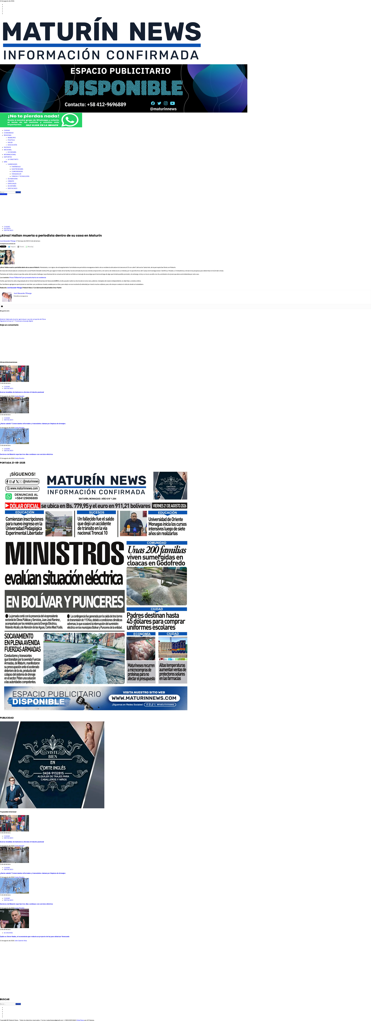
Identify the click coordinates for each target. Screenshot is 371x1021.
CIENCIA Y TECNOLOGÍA (20, 176)
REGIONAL (7, 135)
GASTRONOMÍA (17, 169)
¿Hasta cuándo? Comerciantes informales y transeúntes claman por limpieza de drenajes (33, 424)
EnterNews (80, 1020)
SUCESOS (7, 147)
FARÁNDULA (16, 167)
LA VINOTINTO (13, 159)
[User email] (2, 306)
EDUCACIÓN (12, 145)
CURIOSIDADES (17, 171)
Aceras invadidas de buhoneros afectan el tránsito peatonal (22, 392)
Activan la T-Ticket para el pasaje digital (16, 321)
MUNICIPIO (12, 138)
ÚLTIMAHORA (13, 179)
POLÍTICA (11, 140)
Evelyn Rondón (19, 396)
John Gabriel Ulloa (21, 940)
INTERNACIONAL (10, 154)
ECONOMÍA (12, 152)
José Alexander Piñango (8, 241)
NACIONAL (8, 150)
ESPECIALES (12, 183)
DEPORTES (8, 157)
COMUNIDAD (9, 133)
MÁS (5, 162)
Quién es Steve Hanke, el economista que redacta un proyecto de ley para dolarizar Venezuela (34, 936)
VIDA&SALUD (16, 174)
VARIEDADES (12, 164)
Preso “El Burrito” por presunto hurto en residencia (28, 277)
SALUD (10, 142)
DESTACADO (12, 188)
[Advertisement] (185, 209)
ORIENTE (11, 181)
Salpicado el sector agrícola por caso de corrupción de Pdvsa (23, 319)
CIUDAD (7, 130)
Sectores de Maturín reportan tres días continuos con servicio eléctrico (26, 454)
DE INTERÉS (12, 186)
